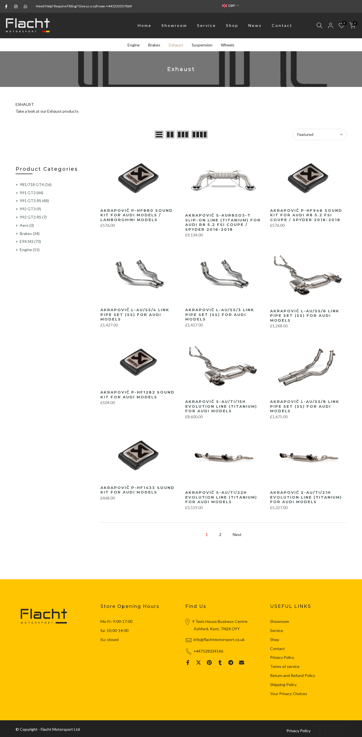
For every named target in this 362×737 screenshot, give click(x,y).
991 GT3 (31, 192)
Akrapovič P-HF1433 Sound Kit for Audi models (137, 490)
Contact (282, 25)
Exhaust (176, 44)
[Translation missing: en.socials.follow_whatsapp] (25, 6)
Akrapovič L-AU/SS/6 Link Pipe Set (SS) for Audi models (304, 315)
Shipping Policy (283, 684)
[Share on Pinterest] (209, 662)
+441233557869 (119, 6)
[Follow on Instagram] (16, 6)
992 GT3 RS (33, 217)
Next (237, 534)
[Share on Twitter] (198, 662)
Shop (232, 25)
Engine (134, 44)
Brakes (154, 44)
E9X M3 (30, 241)
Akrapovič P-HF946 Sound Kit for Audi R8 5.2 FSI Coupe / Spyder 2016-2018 (306, 215)
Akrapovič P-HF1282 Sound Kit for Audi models (137, 394)
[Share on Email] (241, 662)
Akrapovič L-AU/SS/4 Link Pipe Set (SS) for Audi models (134, 314)
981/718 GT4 (35, 184)
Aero (27, 225)
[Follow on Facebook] (6, 6)
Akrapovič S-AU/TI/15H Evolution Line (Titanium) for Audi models (221, 406)
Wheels (227, 44)
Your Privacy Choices (288, 693)
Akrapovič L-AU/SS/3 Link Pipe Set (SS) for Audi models (219, 314)
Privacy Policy (282, 657)
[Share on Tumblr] (220, 662)
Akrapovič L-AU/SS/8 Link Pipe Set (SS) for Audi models (304, 406)
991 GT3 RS (34, 200)
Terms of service (284, 666)
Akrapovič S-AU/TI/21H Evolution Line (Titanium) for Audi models (306, 497)
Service (206, 25)
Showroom (174, 25)
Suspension (202, 44)
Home (145, 25)
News (255, 25)
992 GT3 (30, 208)
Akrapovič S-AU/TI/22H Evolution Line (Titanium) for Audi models (221, 497)
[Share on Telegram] (230, 662)
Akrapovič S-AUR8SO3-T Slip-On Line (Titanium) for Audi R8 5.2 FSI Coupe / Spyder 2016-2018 (223, 222)
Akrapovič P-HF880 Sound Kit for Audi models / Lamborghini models (136, 215)
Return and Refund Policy (292, 675)
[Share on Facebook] (187, 662)
